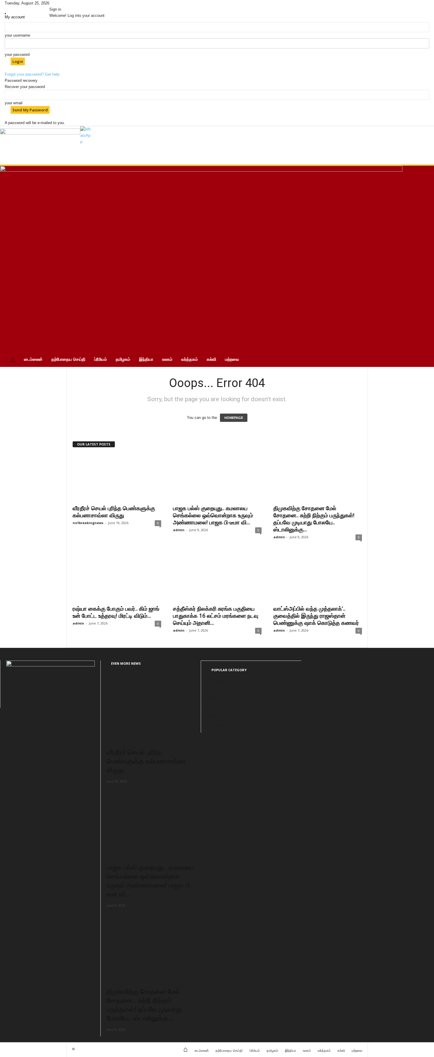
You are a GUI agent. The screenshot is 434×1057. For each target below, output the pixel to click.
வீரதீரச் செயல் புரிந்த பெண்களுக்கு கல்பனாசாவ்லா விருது (114, 511)
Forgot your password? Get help (32, 74)
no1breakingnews (88, 523)
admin (179, 530)
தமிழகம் (123, 359)
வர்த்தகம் (189, 359)
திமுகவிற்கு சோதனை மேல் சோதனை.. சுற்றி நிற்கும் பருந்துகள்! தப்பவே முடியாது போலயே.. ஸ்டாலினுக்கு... (314, 518)
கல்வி (211, 359)
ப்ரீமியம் (100, 359)
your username (17, 35)
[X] (55, 3)
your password (17, 54)
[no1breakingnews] (40, 145)
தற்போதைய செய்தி (68, 359)
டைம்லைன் (33, 359)
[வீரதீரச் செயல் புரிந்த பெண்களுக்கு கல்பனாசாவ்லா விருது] (117, 477)
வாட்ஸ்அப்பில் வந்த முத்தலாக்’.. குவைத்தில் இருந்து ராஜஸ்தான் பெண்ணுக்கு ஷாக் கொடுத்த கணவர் (316, 616)
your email (13, 103)
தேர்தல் (213, 715)
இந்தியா (146, 359)
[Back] (62, 3)
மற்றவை (232, 359)
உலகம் (167, 359)
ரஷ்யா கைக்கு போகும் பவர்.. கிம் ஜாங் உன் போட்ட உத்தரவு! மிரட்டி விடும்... (116, 612)
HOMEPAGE (233, 417)
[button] (425, 266)
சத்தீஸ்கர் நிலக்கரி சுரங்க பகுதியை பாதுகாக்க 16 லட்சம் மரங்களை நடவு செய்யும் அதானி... (215, 616)
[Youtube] (59, 3)
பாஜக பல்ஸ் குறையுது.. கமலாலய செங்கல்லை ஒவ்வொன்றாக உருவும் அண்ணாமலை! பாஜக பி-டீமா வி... (213, 515)
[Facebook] (51, 3)
